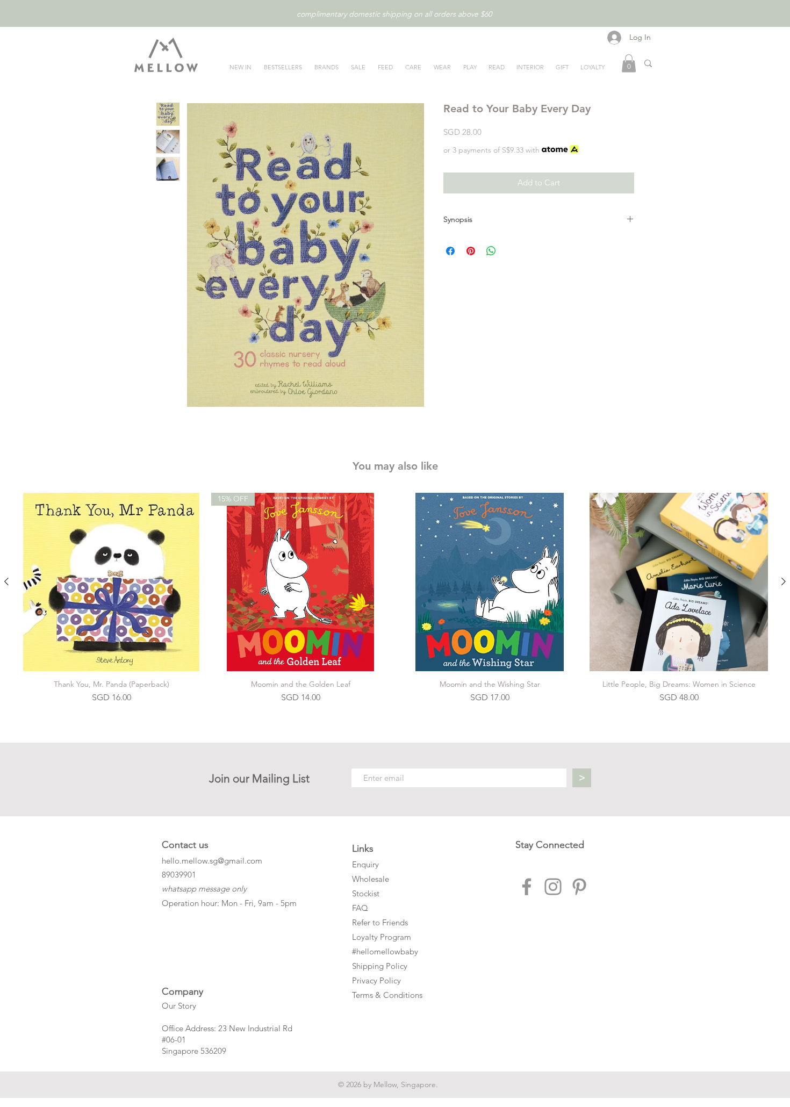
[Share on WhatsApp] (491, 251)
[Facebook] (526, 886)
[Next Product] (783, 581)
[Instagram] (553, 886)
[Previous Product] (6, 581)
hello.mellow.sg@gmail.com (212, 861)
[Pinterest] (579, 886)
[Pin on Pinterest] (470, 251)
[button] (628, 63)
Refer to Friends (380, 922)
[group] (395, 598)
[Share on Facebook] (450, 251)
